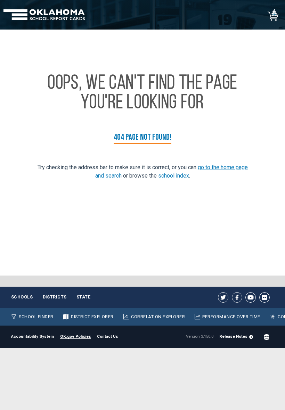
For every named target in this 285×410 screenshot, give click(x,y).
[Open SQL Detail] (266, 336)
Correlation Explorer (158, 316)
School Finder (36, 316)
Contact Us (107, 336)
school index (173, 175)
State (83, 297)
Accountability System (32, 336)
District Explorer (92, 316)
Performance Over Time (231, 316)
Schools (22, 297)
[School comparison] (273, 15)
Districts (55, 297)
